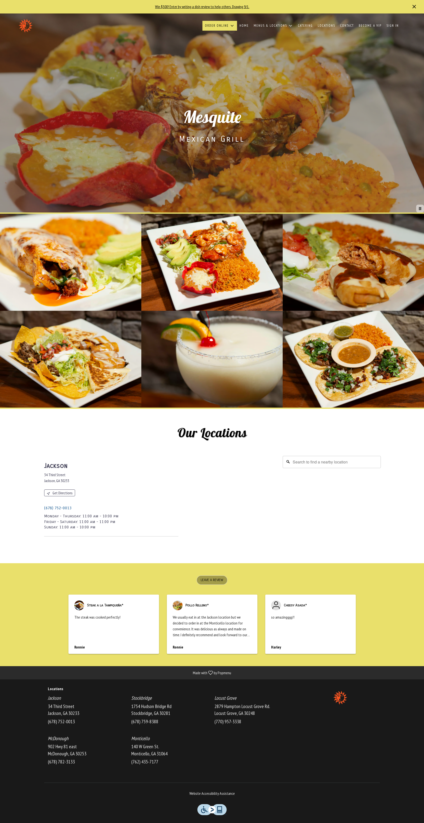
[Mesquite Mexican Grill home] (26, 26)
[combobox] (332, 462)
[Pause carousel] (420, 208)
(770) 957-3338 (227, 721)
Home (244, 26)
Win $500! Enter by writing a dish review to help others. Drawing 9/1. (202, 6)
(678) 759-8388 (144, 721)
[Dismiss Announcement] (414, 6)
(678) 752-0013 (61, 721)
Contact (347, 26)
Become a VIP (370, 26)
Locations (326, 26)
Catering (305, 26)
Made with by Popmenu (117, 672)
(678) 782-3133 (61, 762)
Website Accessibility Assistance (212, 793)
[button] (219, 26)
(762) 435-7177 (144, 762)
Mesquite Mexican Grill (341, 698)
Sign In (392, 26)
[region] (283, 502)
